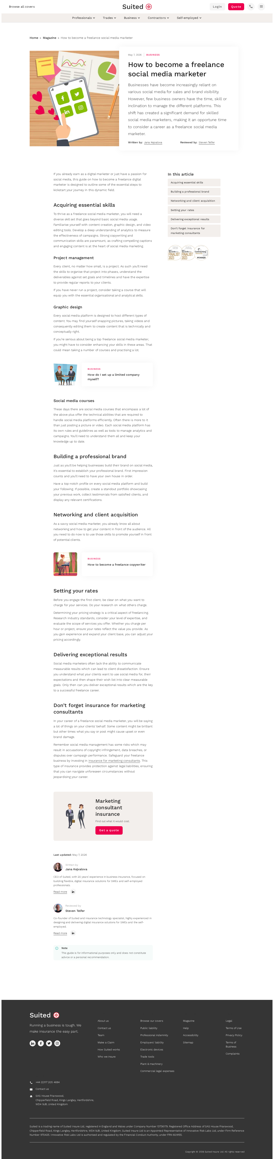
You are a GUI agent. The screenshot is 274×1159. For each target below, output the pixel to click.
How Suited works (109, 1049)
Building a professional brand (190, 191)
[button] (251, 6)
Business (153, 54)
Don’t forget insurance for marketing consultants (188, 230)
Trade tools (147, 1056)
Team (101, 1035)
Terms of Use (234, 1028)
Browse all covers (22, 6)
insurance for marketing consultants (114, 760)
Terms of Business (231, 1044)
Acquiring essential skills (187, 182)
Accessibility (190, 1035)
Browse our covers (151, 1020)
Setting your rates (182, 210)
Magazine (49, 38)
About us (103, 1020)
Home (34, 38)
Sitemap (188, 1042)
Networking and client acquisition (193, 200)
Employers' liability (152, 1042)
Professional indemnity (154, 1035)
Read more (60, 891)
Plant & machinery (151, 1063)
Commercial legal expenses (157, 1070)
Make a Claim (106, 1042)
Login (217, 6)
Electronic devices (151, 1049)
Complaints (233, 1053)
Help (186, 1028)
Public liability (149, 1028)
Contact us (104, 1028)
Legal (229, 1020)
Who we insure (107, 1056)
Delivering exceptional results (190, 219)
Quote (236, 6)
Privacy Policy (234, 1035)
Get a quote (109, 830)
